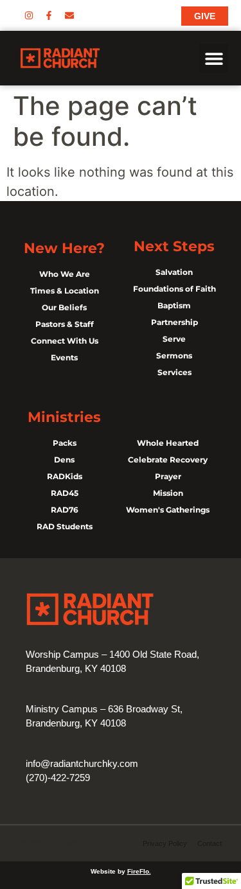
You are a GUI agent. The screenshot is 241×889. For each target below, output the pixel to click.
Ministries (64, 417)
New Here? (64, 248)
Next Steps (174, 246)
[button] (213, 58)
